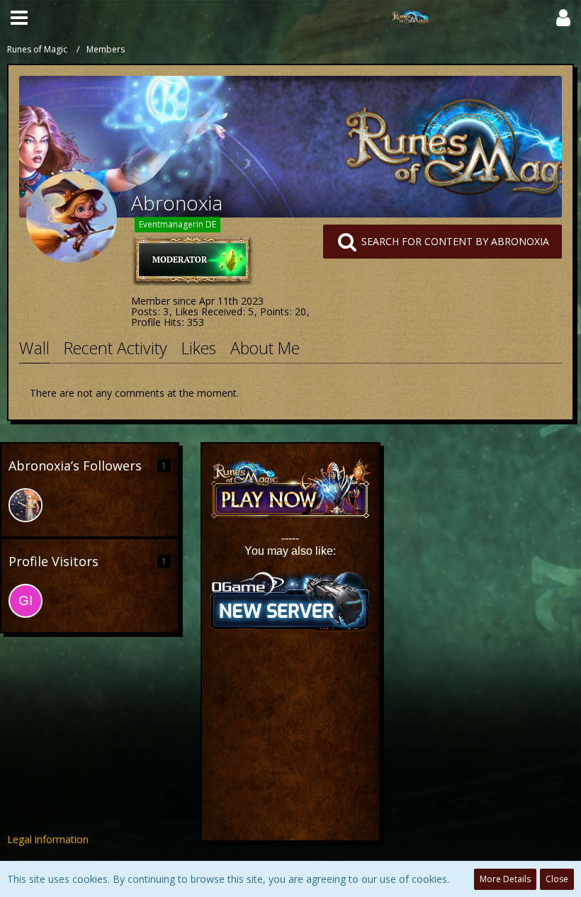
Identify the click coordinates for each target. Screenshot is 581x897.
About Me (265, 348)
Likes (198, 348)
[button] (19, 17)
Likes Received (208, 311)
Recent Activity (115, 348)
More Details (505, 879)
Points (274, 311)
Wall (34, 348)
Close (557, 879)
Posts (144, 311)
